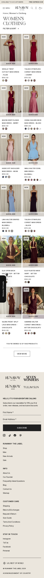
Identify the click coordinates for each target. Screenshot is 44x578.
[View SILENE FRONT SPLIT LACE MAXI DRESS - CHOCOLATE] (9, 333)
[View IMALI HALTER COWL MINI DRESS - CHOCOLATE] (37, 180)
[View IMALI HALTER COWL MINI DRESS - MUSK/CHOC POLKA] (31, 180)
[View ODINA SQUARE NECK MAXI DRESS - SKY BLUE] (37, 128)
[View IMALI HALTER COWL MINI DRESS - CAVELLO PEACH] (28, 180)
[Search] (32, 8)
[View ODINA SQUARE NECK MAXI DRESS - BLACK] (25, 128)
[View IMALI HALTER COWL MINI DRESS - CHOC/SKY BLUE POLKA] (34, 180)
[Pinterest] (20, 435)
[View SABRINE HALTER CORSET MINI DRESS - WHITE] (31, 333)
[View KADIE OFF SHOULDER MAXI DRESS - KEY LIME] (6, 177)
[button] (3, 289)
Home (5, 13)
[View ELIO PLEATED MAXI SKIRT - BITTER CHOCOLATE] (28, 282)
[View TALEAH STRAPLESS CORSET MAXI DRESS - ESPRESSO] (25, 80)
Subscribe (22, 428)
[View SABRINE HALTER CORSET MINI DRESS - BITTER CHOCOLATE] (34, 333)
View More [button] (22, 354)
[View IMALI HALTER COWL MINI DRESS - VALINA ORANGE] (25, 180)
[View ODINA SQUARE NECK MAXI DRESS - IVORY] (28, 128)
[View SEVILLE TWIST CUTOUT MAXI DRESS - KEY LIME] (3, 80)
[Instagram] (4, 435)
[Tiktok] (9, 435)
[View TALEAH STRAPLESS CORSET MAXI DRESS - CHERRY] (34, 80)
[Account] (35, 8)
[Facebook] (15, 435)
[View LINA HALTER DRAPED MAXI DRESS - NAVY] (3, 231)
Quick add (11, 63)
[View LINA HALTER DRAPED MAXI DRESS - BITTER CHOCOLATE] (6, 231)
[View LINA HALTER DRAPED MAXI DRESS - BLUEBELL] (12, 231)
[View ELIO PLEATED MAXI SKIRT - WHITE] (25, 282)
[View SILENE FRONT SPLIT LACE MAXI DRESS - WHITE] (3, 333)
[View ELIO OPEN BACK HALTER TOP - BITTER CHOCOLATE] (6, 282)
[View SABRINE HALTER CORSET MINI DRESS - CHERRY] (28, 333)
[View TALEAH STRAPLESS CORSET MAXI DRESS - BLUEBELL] (28, 80)
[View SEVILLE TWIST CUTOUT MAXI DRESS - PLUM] (6, 80)
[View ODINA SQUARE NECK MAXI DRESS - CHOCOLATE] (34, 128)
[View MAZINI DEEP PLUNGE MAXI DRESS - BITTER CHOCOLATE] (3, 128)
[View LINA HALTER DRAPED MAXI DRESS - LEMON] (9, 231)
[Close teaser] (7, 274)
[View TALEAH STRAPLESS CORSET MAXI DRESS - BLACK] (31, 80)
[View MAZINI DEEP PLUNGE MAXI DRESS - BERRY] (6, 128)
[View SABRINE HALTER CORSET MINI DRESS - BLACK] (25, 333)
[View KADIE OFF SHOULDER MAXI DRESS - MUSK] (9, 177)
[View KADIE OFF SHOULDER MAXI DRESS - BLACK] (3, 177)
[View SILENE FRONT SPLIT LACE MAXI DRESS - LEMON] (6, 333)
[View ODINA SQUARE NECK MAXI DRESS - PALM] (31, 128)
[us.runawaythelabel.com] (22, 8)
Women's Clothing (17, 13)
